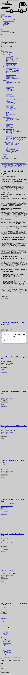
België (12, 339)
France (16, 339)
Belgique (7, 339)
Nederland (21, 339)
